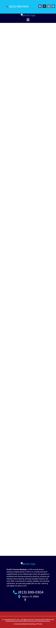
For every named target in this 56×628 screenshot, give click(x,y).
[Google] (49, 6)
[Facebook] (40, 6)
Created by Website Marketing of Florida (28, 624)
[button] (28, 20)
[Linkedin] (53, 6)
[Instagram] (44, 6)
